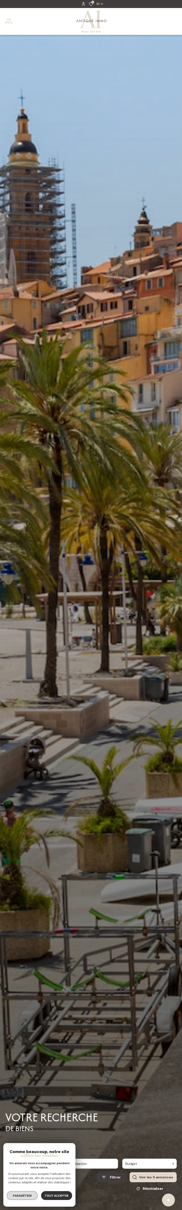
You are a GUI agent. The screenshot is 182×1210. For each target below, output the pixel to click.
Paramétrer (22, 1196)
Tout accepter (56, 1196)
